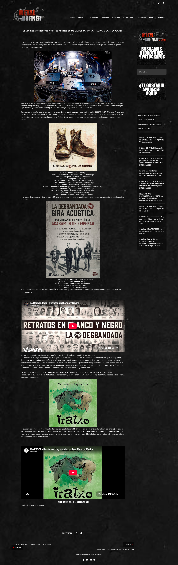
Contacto (161, 18)
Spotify (43, 431)
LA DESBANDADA (99, 112)
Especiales (141, 18)
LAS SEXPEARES (60, 42)
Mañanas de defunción (115, 112)
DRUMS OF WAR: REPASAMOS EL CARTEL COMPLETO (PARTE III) (151, 208)
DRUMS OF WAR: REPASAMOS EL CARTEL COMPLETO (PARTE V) (151, 139)
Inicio (72, 18)
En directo (93, 18)
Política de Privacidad (93, 554)
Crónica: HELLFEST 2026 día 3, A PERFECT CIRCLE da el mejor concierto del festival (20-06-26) (151, 184)
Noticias (81, 18)
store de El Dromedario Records (111, 431)
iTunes (49, 431)
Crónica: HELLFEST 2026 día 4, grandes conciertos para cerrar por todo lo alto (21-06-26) (151, 161)
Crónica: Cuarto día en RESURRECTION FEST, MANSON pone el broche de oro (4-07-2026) (151, 242)
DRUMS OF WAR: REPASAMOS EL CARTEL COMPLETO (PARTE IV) (151, 150)
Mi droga (77, 429)
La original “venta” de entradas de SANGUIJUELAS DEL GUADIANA (150, 173)
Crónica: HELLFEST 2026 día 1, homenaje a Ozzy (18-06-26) (151, 230)
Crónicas (116, 18)
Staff (151, 18)
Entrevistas (128, 18)
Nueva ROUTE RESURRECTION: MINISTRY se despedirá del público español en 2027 (151, 197)
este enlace (45, 436)
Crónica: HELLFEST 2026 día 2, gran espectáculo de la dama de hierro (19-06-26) (151, 219)
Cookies (79, 554)
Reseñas (105, 18)
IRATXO (24, 372)
